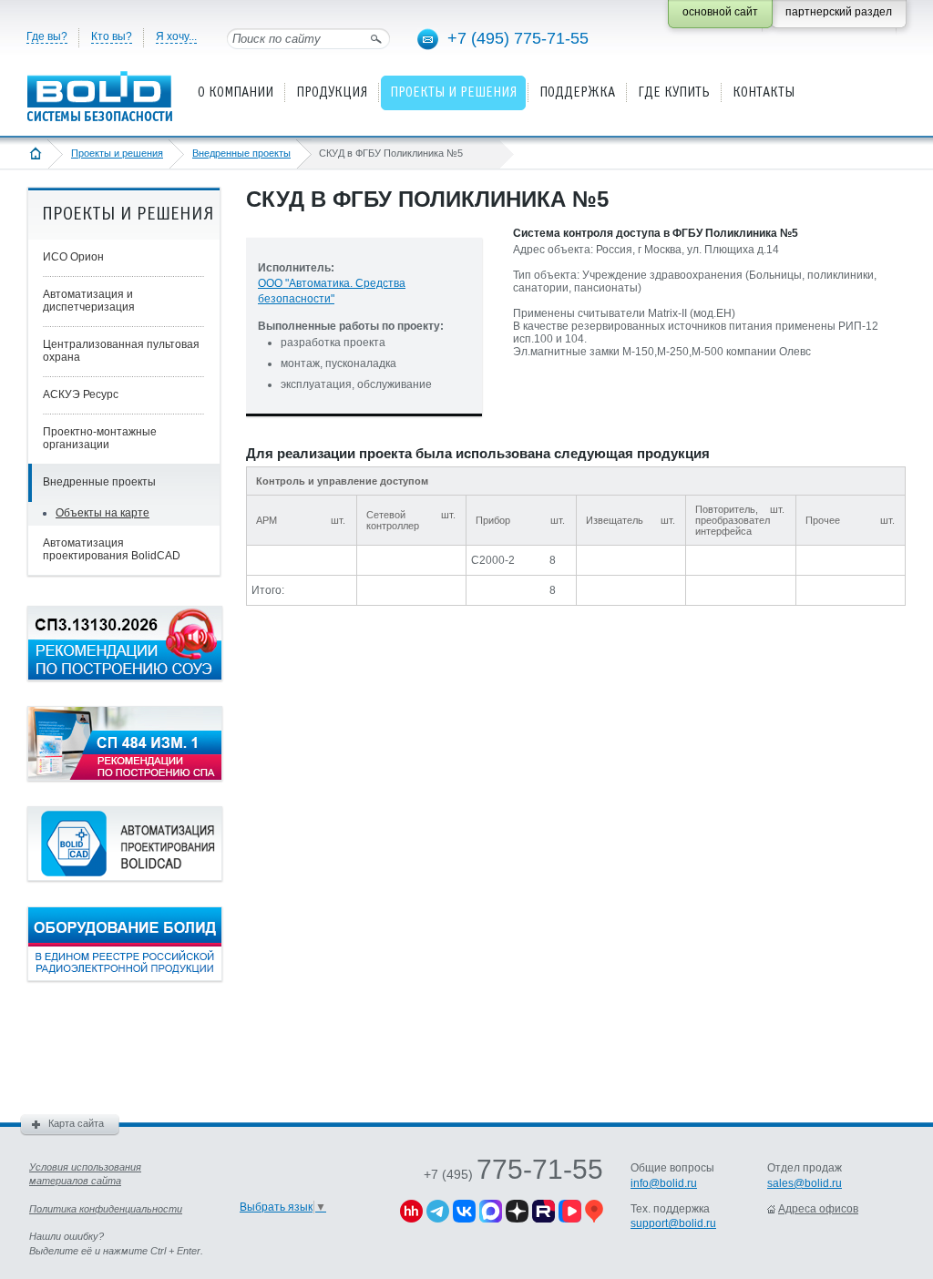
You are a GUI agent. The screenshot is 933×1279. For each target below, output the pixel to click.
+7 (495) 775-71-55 (518, 38)
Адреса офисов (818, 1208)
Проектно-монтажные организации (100, 438)
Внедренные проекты (241, 153)
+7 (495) (513, 1174)
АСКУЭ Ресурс (80, 394)
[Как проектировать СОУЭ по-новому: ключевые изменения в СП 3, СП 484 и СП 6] (124, 676)
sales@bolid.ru (804, 1183)
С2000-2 (493, 560)
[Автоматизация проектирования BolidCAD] (124, 877)
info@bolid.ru (664, 1183)
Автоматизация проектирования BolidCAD (111, 549)
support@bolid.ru (673, 1223)
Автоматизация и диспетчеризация (89, 300)
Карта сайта (76, 1123)
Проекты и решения (117, 153)
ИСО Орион (73, 257)
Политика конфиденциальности (105, 1208)
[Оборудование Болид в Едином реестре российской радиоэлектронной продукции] (124, 977)
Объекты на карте (102, 512)
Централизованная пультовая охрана (121, 350)
